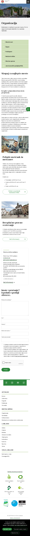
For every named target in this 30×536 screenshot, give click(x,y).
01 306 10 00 (6, 258)
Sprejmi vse (7, 529)
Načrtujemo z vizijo (6, 454)
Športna (4, 444)
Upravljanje (4, 415)
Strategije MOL (6, 456)
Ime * (2, 318)
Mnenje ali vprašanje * (6, 300)
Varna (3, 446)
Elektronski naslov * (6, 330)
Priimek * (3, 324)
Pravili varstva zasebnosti (21, 356)
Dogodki (4, 401)
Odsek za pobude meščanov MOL (14, 191)
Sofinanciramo (5, 418)
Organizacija (5, 413)
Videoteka (4, 398)
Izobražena (4, 439)
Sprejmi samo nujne (20, 529)
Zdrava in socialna (6, 435)
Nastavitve (15, 533)
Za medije (4, 405)
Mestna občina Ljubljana (10, 252)
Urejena (4, 430)
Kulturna (4, 441)
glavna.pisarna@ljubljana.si (10, 260)
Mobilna (4, 432)
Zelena (3, 428)
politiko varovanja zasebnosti (18, 525)
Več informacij (14, 239)
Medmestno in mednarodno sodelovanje (12, 420)
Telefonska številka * (6, 337)
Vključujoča (5, 437)
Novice (3, 396)
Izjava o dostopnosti (15, 517)
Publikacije (4, 403)
